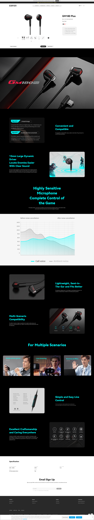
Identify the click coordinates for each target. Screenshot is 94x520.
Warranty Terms (26, 514)
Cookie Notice (45, 514)
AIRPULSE (15, 510)
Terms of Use (41, 490)
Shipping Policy (39, 514)
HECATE (22, 510)
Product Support (34, 501)
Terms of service (32, 514)
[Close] (92, 517)
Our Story (57, 501)
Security (50, 514)
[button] (18, 38)
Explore (52, 5)
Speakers (37, 5)
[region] (47, 517)
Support (57, 5)
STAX (19, 510)
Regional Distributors (81, 501)
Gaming (48, 5)
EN (80, 5)
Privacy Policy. (46, 490)
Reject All (72, 517)
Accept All (79, 517)
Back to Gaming (13, 46)
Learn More (55, 2)
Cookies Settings (65, 517)
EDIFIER (10, 510)
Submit (59, 488)
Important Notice (55, 514)
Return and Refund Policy (19, 514)
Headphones (42, 5)
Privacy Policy (11, 514)
